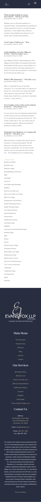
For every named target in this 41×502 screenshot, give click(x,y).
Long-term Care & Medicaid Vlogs (15, 229)
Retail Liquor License (11, 258)
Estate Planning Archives (12, 204)
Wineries (7, 280)
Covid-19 (7, 181)
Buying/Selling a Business (12, 172)
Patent (6, 239)
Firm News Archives (10, 210)
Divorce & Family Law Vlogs (13, 194)
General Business (10, 213)
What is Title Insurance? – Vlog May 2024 (20, 79)
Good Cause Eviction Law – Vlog (16, 42)
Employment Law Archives (13, 200)
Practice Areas (20, 344)
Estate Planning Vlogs (11, 207)
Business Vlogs (9, 168)
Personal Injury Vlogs (11, 245)
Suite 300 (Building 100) (20, 420)
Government (8, 216)
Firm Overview (20, 340)
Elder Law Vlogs (9, 197)
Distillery (7, 188)
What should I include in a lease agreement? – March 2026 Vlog (16, 16)
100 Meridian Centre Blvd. (20, 418)
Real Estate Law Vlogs (11, 252)
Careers (20, 355)
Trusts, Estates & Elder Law (20, 403)
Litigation (7, 226)
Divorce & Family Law (11, 191)
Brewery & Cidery (10, 162)
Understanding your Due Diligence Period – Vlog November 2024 (17, 53)
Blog (20, 351)
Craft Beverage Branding (12, 184)
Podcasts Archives (10, 248)
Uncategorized (9, 274)
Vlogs (6, 277)
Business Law (8, 165)
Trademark (7, 268)
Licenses (20, 391)
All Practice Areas (20, 372)
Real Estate (20, 399)
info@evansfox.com (22, 427)
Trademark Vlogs (9, 271)
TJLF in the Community (12, 264)
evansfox (9, 18)
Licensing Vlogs (9, 223)
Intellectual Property (10, 220)
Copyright (7, 178)
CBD (5, 175)
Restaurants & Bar (10, 255)
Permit (6, 242)
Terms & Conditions (20, 492)
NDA (5, 236)
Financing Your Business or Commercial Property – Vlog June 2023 (20, 133)
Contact (20, 359)
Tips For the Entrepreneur (12, 261)
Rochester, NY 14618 (20, 423)
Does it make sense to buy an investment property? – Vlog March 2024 (20, 106)
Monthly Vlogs (8, 232)
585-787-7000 (23, 431)
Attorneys (20, 347)
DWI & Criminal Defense (21, 383)
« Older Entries (9, 159)
